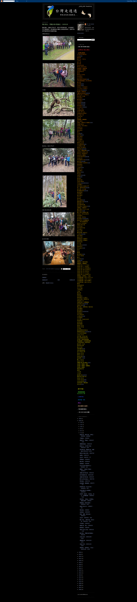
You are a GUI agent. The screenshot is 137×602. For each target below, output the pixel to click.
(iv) (86, 183)
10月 (81, 426)
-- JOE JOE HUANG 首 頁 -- (83, 46)
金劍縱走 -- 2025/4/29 (85, 512)
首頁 (59, 280)
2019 (80, 562)
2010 (80, 581)
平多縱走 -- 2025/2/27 (85, 523)
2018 (80, 564)
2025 (80, 420)
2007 (80, 587)
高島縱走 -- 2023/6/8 (84, 463)
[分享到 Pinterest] (69, 269)
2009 (80, 583)
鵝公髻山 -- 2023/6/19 (85, 461)
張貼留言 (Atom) (49, 283)
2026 (80, 418)
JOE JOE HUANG (90, 24)
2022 (80, 556)
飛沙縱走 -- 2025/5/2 (84, 510)
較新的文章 (44, 280)
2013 (80, 575)
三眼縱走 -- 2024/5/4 (84, 438)
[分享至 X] (66, 269)
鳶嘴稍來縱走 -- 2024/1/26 (86, 444)
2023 (80, 554)
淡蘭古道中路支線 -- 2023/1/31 (87, 472)
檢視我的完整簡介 (80, 33)
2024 (80, 552)
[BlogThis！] (65, 269)
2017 (80, 566)
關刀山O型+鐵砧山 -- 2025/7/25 (87, 479)
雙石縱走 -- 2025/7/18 (85, 481)
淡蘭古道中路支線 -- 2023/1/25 (87, 477)
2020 (80, 560)
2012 (80, 577)
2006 (80, 589)
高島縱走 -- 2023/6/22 (85, 459)
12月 (81, 422)
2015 (80, 571)
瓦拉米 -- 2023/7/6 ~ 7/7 (85, 457)
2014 (80, 573)
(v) (87, 183)
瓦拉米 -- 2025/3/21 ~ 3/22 (86, 517)
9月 (81, 428)
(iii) (86, 90)
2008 (80, 585)
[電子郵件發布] (61, 268)
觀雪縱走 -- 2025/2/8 (84, 527)
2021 (80, 558)
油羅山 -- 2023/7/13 (84, 455)
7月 (81, 432)
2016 (80, 568)
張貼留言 (44, 277)
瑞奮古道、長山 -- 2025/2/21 (86, 525)
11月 (81, 424)
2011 (80, 579)
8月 (81, 430)
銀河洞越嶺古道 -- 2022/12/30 (86, 475)
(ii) (81, 56)
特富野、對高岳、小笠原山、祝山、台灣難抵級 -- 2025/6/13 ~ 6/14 (87, 495)
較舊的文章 (72, 280)
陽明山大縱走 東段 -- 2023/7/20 (87, 453)
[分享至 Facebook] (68, 269)
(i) (80, 56)
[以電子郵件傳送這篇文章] (63, 269)
